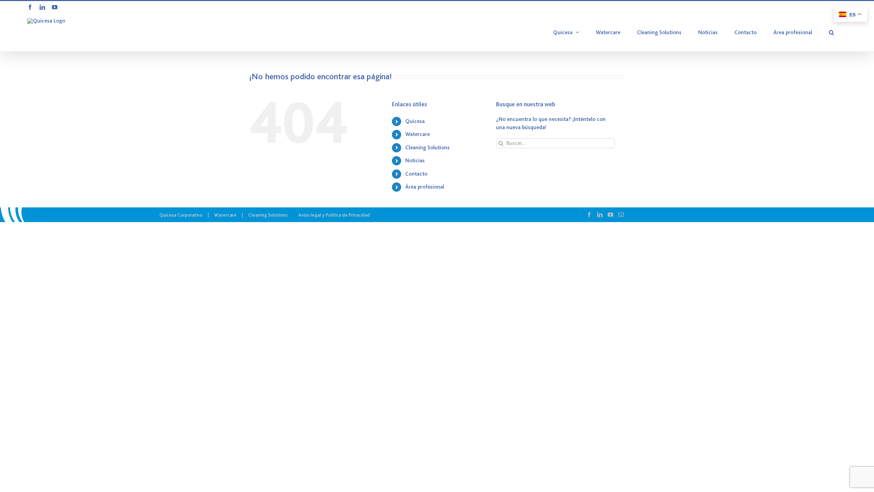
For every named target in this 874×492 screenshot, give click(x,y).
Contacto (416, 174)
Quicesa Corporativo (180, 215)
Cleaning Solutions (427, 148)
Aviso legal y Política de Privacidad (334, 215)
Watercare (417, 134)
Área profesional (424, 187)
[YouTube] (610, 214)
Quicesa (415, 121)
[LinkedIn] (600, 214)
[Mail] (621, 214)
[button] (831, 32)
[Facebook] (589, 214)
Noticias (415, 161)
